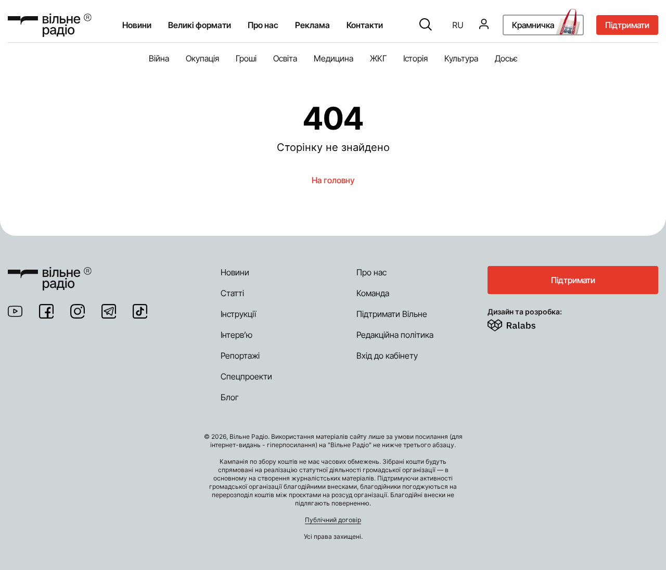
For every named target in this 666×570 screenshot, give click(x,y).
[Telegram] (108, 311)
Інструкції (238, 314)
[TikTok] (140, 311)
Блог (230, 397)
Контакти (365, 25)
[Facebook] (46, 311)
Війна (159, 58)
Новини (136, 25)
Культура (461, 58)
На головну (333, 180)
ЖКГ (378, 58)
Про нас (371, 272)
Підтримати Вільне (391, 314)
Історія (415, 58)
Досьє (506, 58)
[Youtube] (15, 311)
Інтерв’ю (236, 335)
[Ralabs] (524, 323)
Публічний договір (333, 520)
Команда (372, 293)
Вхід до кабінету (387, 355)
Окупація (202, 58)
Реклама (312, 25)
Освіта (285, 58)
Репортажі (240, 355)
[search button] (425, 25)
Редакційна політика (394, 335)
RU (458, 25)
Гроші (246, 58)
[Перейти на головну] (50, 25)
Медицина (333, 58)
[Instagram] (77, 311)
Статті (232, 293)
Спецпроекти (246, 376)
